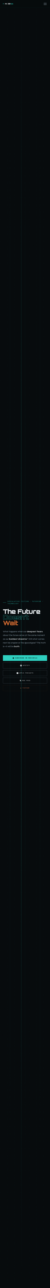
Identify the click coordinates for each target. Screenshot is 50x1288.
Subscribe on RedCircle (26, 658)
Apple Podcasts (26, 673)
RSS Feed (26, 680)
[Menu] (45, 3)
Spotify (26, 665)
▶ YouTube (25, 688)
